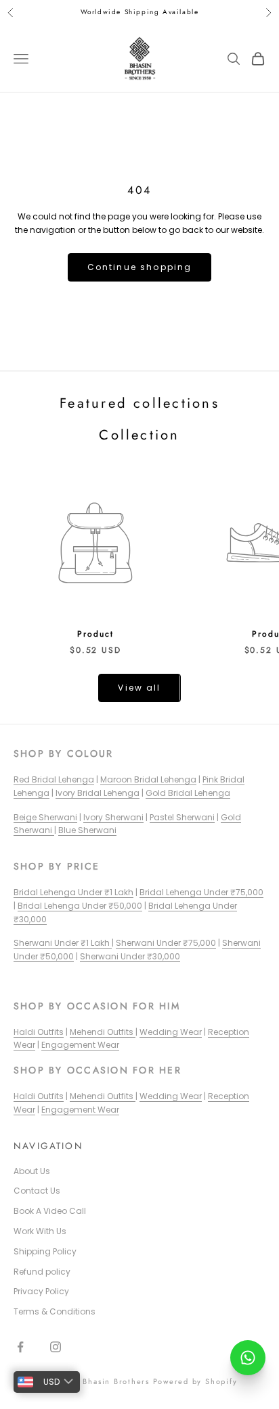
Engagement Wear (80, 1045)
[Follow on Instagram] (55, 1347)
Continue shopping (139, 267)
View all (139, 687)
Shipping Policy (45, 1251)
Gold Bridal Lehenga (188, 793)
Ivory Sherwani (113, 817)
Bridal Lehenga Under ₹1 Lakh (73, 892)
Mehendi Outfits (102, 1032)
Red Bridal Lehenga (54, 779)
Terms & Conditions (54, 1311)
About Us (32, 1171)
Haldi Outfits (39, 1032)
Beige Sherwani (45, 817)
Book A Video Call (50, 1211)
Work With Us (40, 1231)
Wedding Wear (171, 1032)
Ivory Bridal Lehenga (98, 793)
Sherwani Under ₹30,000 (130, 956)
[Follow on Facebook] (20, 1347)
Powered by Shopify (195, 1381)
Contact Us (37, 1190)
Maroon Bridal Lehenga (148, 779)
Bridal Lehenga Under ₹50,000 (80, 905)
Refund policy (42, 1271)
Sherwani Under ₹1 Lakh (63, 943)
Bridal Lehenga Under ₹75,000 (201, 892)
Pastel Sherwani (182, 817)
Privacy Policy (41, 1291)
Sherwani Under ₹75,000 (166, 943)
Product (95, 634)
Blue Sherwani (87, 830)
